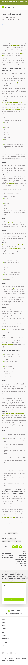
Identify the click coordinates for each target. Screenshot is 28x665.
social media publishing (7, 541)
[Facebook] (3, 653)
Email (5, 592)
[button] (13, 546)
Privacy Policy (17, 658)
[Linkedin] (11, 653)
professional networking (8, 288)
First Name (6, 585)
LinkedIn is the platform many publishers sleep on (14, 244)
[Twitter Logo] (7, 653)
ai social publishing (11, 538)
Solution (4, 625)
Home (3, 622)
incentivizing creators (7, 344)
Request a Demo (6, 638)
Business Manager (10, 183)
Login (3, 645)
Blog (3, 632)
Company (4, 628)
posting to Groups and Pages (13, 109)
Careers (4, 635)
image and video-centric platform (10, 222)
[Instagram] (15, 653)
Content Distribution (12, 533)
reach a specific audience (15, 248)
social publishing (17, 541)
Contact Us (4, 642)
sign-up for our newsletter (13, 522)
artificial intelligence (15, 45)
